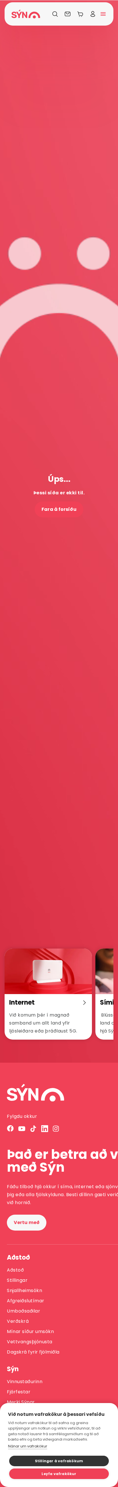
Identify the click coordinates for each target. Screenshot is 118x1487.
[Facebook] (10, 1128)
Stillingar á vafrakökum (59, 1461)
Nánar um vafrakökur (27, 1446)
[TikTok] (33, 1128)
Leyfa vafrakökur (59, 1473)
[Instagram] (56, 1128)
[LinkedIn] (44, 1128)
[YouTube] (21, 1128)
